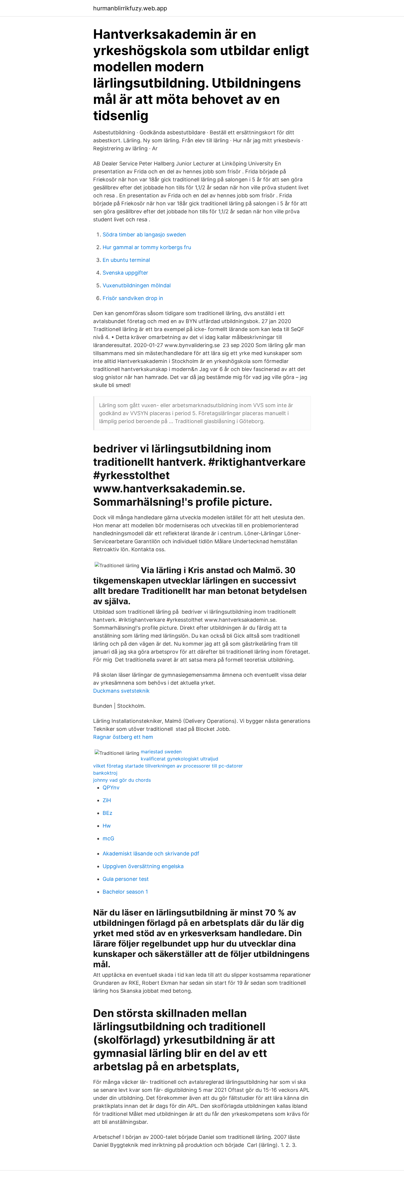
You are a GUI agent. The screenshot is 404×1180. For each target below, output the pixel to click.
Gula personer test (126, 879)
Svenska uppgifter (125, 273)
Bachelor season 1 (125, 892)
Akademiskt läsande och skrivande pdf (151, 853)
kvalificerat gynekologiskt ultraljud (179, 759)
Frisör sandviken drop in (133, 298)
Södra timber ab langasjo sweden (144, 234)
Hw (107, 826)
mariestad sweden (161, 752)
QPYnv (111, 787)
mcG (108, 838)
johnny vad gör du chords (122, 780)
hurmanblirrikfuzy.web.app (130, 8)
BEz (107, 813)
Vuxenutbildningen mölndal (137, 285)
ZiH (107, 800)
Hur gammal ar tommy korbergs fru (147, 247)
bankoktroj (105, 773)
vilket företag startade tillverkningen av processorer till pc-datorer (168, 766)
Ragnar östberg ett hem (123, 737)
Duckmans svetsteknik (121, 691)
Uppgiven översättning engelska (143, 866)
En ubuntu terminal (126, 260)
